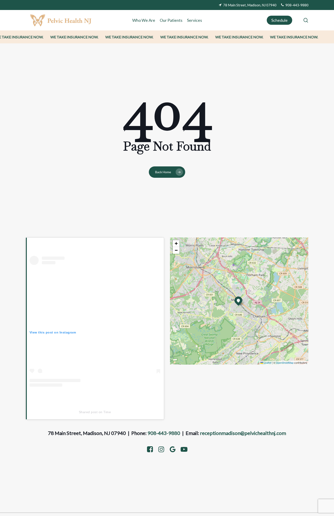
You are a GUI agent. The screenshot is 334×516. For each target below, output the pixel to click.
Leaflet (267, 362)
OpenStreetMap (284, 362)
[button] (238, 300)
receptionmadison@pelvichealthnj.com (243, 433)
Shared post (88, 412)
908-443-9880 (163, 433)
